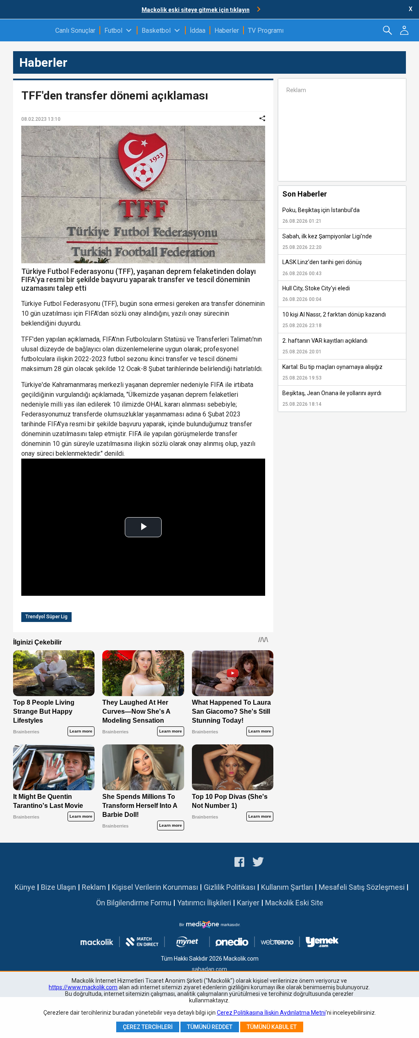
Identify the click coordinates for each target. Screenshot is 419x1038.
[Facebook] (239, 863)
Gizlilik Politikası (229, 887)
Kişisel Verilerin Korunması (155, 887)
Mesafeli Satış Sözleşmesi (362, 887)
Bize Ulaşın (58, 887)
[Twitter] (258, 863)
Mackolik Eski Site (294, 902)
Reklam (94, 887)
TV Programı (266, 30)
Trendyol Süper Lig (46, 617)
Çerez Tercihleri (148, 1027)
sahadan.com (209, 969)
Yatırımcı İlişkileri (204, 902)
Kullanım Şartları (287, 887)
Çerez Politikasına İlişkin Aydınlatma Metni (271, 1012)
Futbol (113, 30)
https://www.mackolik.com (83, 987)
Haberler (226, 30)
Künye (25, 887)
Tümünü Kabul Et (272, 1027)
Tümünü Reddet (209, 1027)
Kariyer (248, 902)
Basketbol (156, 30)
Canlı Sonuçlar (75, 30)
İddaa (197, 30)
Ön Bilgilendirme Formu (133, 902)
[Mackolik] (27, 30)
